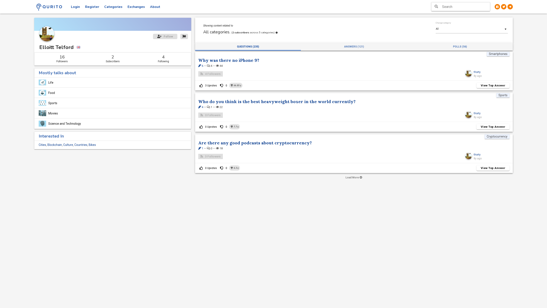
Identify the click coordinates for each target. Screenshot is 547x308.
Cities (42, 145)
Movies (53, 113)
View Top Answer (493, 85)
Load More (353, 177)
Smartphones (498, 54)
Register (92, 6)
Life (50, 82)
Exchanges (136, 6)
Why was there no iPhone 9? (228, 60)
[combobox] (472, 29)
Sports (52, 103)
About (155, 6)
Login (75, 6)
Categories (113, 6)
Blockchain (54, 145)
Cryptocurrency (497, 136)
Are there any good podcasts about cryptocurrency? (255, 142)
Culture (68, 145)
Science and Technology (64, 123)
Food (51, 93)
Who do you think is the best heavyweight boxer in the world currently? (277, 101)
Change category (443, 23)
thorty (477, 72)
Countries (80, 145)
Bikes (92, 145)
